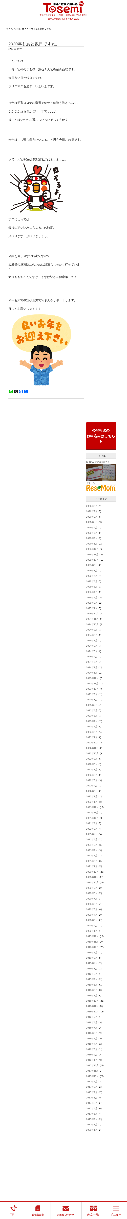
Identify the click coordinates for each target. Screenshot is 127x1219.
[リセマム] (101, 487)
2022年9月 (91, 758)
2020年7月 (91, 898)
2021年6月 (91, 839)
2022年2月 (91, 796)
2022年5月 (91, 780)
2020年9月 (91, 888)
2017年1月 (91, 1124)
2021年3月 (91, 855)
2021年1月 (91, 866)
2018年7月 (91, 1027)
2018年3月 (91, 1049)
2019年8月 (91, 957)
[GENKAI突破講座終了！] (101, 472)
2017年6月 (91, 1097)
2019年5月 (91, 974)
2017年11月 (92, 1070)
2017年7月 (91, 1092)
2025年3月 (91, 597)
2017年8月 (91, 1086)
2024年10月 (92, 624)
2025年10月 (92, 559)
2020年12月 (92, 871)
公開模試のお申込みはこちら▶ (101, 435)
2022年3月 (91, 791)
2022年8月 (91, 764)
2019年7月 (91, 963)
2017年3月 (91, 1113)
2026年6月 (91, 516)
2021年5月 (91, 845)
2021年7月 (91, 834)
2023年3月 (91, 726)
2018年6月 (91, 1033)
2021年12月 (92, 807)
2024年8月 (91, 635)
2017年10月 (92, 1076)
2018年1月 (91, 1060)
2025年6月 (91, 581)
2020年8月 (91, 893)
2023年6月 (91, 710)
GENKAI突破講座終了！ (97, 462)
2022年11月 (92, 748)
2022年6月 (91, 775)
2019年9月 (91, 952)
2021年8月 (91, 828)
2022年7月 (91, 769)
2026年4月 (91, 527)
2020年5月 (91, 909)
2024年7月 (91, 640)
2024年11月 (92, 619)
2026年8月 (91, 506)
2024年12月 (92, 613)
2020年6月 (91, 904)
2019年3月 (91, 984)
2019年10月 (92, 947)
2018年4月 (91, 1043)
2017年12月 (92, 1065)
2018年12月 (92, 1000)
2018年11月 (92, 1006)
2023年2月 (91, 732)
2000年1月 (91, 1130)
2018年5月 (91, 1038)
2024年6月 (91, 645)
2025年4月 (91, 592)
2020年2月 (91, 925)
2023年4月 (91, 721)
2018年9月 (91, 1017)
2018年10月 (92, 1011)
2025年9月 (91, 565)
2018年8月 (91, 1022)
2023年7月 (91, 705)
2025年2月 (91, 602)
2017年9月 (91, 1081)
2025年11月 (92, 554)
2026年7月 (91, 511)
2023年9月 (91, 694)
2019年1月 (91, 995)
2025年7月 (91, 576)
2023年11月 (92, 683)
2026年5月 (91, 522)
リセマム (90, 482)
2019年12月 (92, 936)
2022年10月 (92, 753)
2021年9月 (91, 823)
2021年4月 (91, 850)
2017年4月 (91, 1108)
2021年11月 (92, 812)
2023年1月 (91, 737)
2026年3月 (91, 533)
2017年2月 (91, 1119)
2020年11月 (92, 877)
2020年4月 (91, 914)
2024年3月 (91, 662)
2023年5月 (91, 715)
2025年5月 (91, 586)
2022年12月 (92, 742)
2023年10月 (92, 688)
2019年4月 (91, 979)
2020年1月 (91, 931)
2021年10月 (92, 818)
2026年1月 (91, 543)
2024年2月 (91, 667)
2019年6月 (91, 968)
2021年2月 (91, 861)
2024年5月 (91, 651)
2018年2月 (91, 1054)
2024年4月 (91, 656)
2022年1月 (91, 802)
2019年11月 (92, 941)
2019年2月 (91, 990)
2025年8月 (91, 570)
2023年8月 (91, 699)
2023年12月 (92, 678)
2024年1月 (91, 672)
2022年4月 (91, 785)
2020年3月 (91, 920)
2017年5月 (91, 1103)
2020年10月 (92, 882)
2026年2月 (91, 538)
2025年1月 (91, 608)
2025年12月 (92, 549)
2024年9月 (91, 629)
